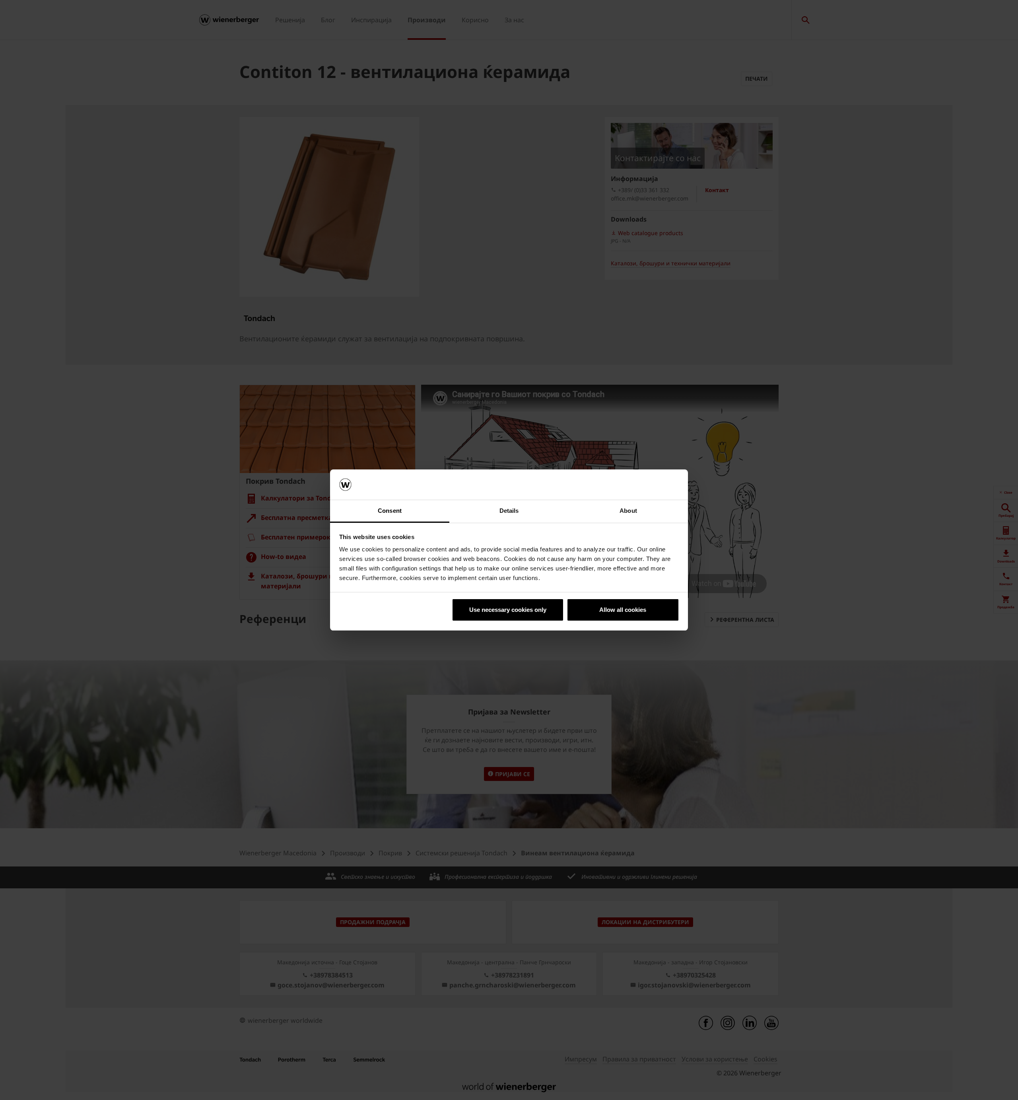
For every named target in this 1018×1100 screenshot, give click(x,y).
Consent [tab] (390, 510)
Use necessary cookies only (507, 609)
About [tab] (628, 510)
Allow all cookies (622, 609)
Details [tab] (509, 510)
